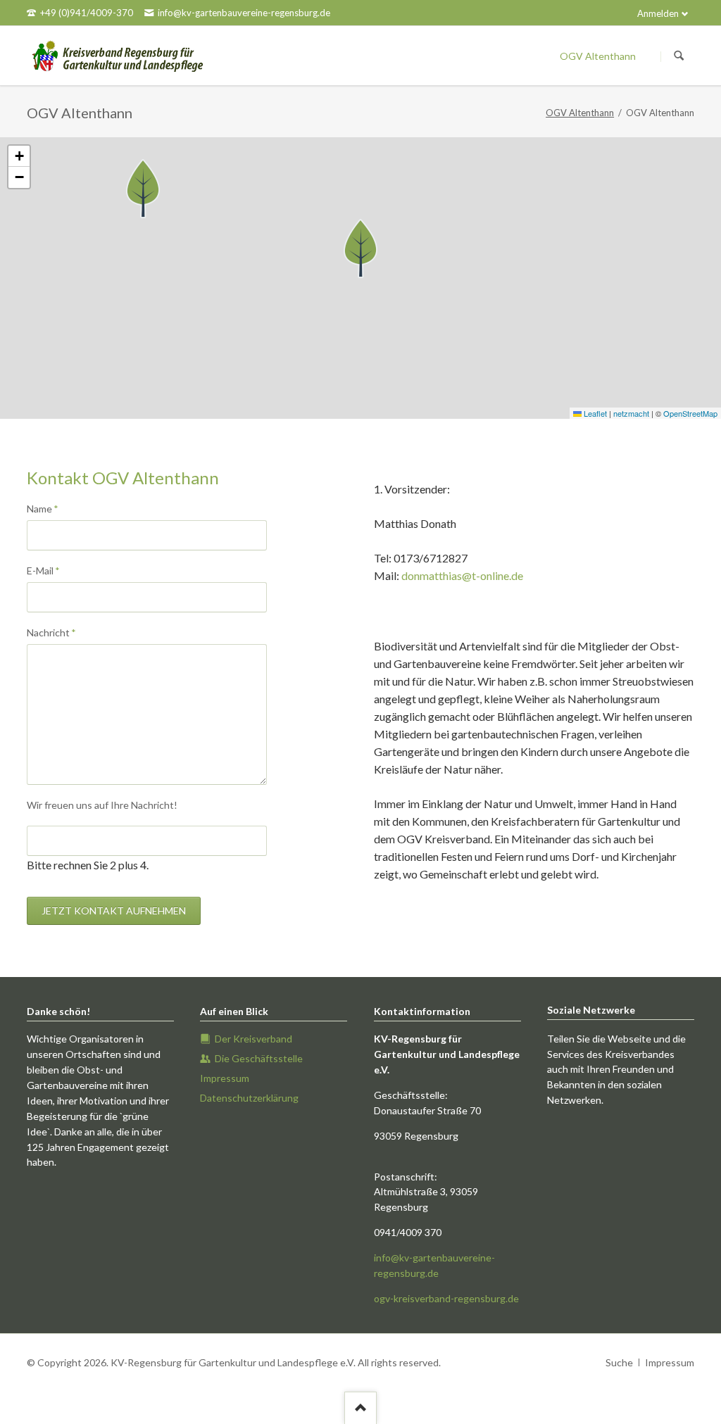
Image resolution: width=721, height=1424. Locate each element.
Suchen (678, 56)
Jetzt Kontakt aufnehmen (114, 910)
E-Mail (50, 570)
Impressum (669, 1362)
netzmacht (631, 413)
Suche (619, 1362)
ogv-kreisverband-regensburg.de (446, 1298)
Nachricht (51, 632)
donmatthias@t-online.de (462, 575)
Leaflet (594, 413)
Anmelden (658, 13)
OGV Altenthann (580, 112)
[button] (360, 248)
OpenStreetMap (690, 413)
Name (50, 508)
